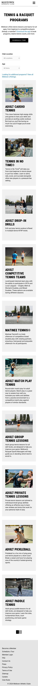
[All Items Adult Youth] (11, 68)
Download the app (23, 31)
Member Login (7, 655)
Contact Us (6, 661)
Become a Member (9, 648)
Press (4, 664)
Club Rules (6, 680)
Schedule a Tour (8, 652)
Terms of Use (7, 670)
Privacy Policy (7, 667)
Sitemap (5, 674)
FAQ (3, 658)
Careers (5, 677)
